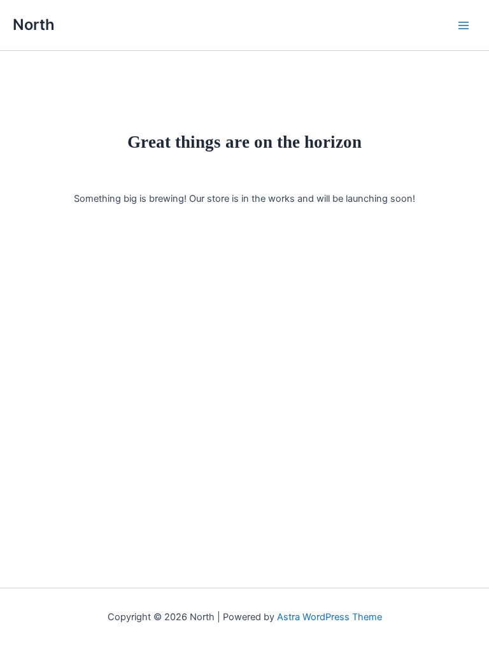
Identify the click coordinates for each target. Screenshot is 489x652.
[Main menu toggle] (463, 25)
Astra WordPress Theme (329, 617)
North (34, 24)
